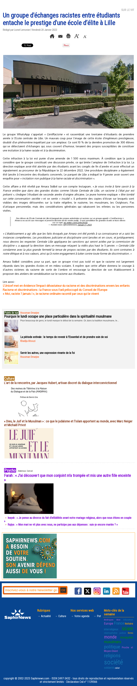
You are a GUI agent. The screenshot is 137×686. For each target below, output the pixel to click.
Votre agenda (81, 616)
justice (123, 633)
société (113, 662)
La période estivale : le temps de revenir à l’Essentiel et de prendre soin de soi (64, 337)
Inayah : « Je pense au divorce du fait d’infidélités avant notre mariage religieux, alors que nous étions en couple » (67, 519)
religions (112, 656)
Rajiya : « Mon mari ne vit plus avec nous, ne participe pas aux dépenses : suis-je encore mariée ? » (63, 524)
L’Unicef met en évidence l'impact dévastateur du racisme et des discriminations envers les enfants (66, 285)
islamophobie (110, 633)
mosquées (126, 637)
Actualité (45, 616)
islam (127, 628)
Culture (62, 616)
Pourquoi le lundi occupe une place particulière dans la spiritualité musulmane (58, 316)
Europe (108, 623)
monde (110, 637)
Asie (118, 620)
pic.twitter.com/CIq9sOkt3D (76, 223)
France (119, 623)
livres (130, 633)
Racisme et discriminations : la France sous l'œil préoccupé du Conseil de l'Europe (55, 290)
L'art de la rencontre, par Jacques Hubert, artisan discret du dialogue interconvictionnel (60, 383)
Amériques (108, 620)
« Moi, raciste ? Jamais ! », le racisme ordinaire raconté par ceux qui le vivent (51, 293)
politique (112, 646)
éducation (128, 619)
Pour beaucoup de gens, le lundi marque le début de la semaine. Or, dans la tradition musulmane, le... (69, 320)
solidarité (109, 667)
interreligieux (111, 629)
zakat (117, 668)
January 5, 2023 (85, 225)
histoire (129, 623)
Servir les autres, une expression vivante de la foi (47, 353)
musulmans (112, 642)
